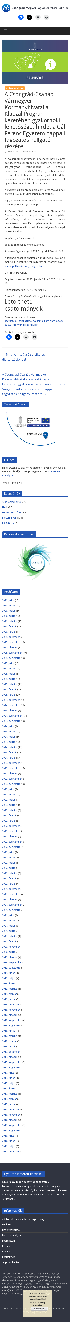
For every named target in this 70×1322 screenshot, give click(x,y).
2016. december (11, 1109)
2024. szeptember (12, 715)
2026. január (9, 631)
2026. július (8, 600)
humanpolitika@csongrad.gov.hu (23, 266)
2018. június (8, 1030)
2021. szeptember (12, 904)
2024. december (11, 699)
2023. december (11, 762)
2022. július (8, 852)
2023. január (9, 820)
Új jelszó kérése (11, 1262)
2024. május (8, 736)
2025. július (8, 663)
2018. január (9, 1046)
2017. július (8, 1072)
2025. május (8, 673)
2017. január (9, 1104)
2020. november (11, 946)
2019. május (8, 978)
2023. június (8, 794)
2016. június (8, 1140)
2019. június (8, 972)
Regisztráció (8, 1256)
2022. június (8, 857)
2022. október (9, 836)
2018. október (9, 1014)
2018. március (9, 1035)
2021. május (8, 925)
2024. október (9, 710)
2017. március (9, 1093)
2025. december (11, 636)
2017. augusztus (11, 1067)
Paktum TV (8, 522)
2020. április (8, 951)
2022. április (8, 867)
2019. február (9, 993)
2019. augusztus (11, 967)
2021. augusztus (11, 909)
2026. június (8, 605)
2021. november (11, 894)
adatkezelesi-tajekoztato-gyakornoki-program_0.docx (34, 320)
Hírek (5, 507)
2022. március (9, 873)
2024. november (11, 705)
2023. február (9, 815)
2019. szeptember (12, 962)
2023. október (9, 773)
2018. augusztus (11, 1025)
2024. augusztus (11, 720)
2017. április (8, 1088)
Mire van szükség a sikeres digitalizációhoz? (23, 356)
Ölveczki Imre (29, 151)
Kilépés (6, 1246)
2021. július (8, 915)
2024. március (9, 747)
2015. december (11, 1151)
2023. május (8, 799)
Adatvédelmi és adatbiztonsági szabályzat (25, 1219)
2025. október (9, 647)
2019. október (9, 957)
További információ (39, 1303)
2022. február (9, 878)
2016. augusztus (11, 1130)
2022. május (8, 862)
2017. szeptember (12, 1062)
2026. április (8, 615)
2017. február (9, 1098)
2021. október (9, 899)
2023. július (8, 789)
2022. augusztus (11, 846)
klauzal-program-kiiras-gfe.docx (22, 324)
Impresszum (9, 1240)
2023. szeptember (12, 778)
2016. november (11, 1114)
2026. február (9, 626)
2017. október (9, 1056)
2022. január (9, 883)
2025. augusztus (11, 657)
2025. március (9, 684)
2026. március (9, 621)
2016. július (8, 1135)
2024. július (8, 726)
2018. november (11, 1009)
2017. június (8, 1077)
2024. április (8, 741)
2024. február (9, 752)
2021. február (9, 941)
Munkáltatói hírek (11, 512)
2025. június (8, 668)
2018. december (11, 1004)
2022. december (11, 825)
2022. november (11, 831)
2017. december (11, 1051)
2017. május (8, 1083)
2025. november (11, 642)
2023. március (9, 810)
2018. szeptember (12, 1020)
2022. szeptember (12, 841)
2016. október (9, 1119)
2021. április (8, 930)
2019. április (8, 983)
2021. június (8, 920)
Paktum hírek (9, 517)
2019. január (9, 999)
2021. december (11, 888)
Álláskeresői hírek (14, 88)
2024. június (8, 731)
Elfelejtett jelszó (11, 1229)
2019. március (9, 988)
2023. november (11, 768)
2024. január (9, 757)
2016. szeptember (12, 1125)
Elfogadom (39, 1308)
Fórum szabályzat (12, 1235)
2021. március (9, 936)
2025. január (9, 694)
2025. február (9, 689)
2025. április (8, 678)
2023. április (8, 804)
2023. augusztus (11, 783)
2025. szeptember (12, 652)
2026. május (8, 610)
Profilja (6, 1251)
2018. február (9, 1041)
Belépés (6, 1224)
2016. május (8, 1146)
